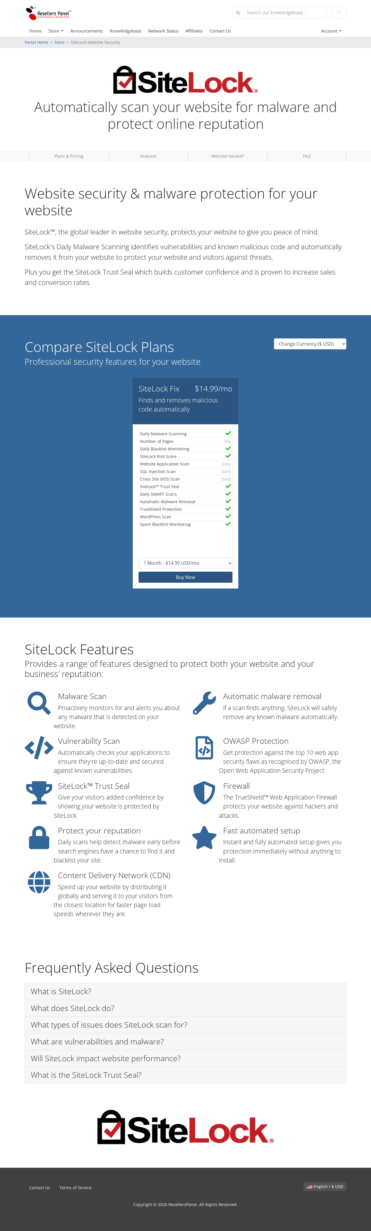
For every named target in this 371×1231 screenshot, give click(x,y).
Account (329, 31)
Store (54, 31)
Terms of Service (75, 1187)
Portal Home (36, 42)
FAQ (307, 156)
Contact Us (220, 31)
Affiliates (194, 31)
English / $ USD (327, 1186)
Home (35, 31)
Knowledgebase (125, 31)
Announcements (86, 31)
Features (148, 156)
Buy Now (185, 577)
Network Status (163, 31)
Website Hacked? (227, 156)
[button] (185, 991)
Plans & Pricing (68, 156)
